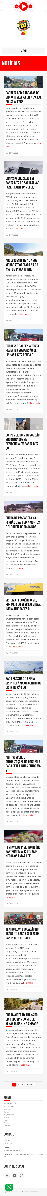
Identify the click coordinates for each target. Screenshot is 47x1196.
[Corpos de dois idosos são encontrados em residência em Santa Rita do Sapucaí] (23, 427)
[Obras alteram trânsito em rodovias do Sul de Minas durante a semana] (23, 1007)
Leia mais (20, 228)
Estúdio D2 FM (9, 1106)
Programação (9, 1115)
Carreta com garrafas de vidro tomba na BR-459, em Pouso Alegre (23, 97)
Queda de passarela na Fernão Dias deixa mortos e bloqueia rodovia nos (23, 522)
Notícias (7, 1109)
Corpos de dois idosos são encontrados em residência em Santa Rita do (23, 441)
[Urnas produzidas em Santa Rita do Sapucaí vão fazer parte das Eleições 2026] (23, 171)
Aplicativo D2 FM (10, 1104)
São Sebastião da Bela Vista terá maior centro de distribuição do (23, 682)
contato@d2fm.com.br (12, 1151)
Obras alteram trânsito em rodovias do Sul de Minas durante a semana (22, 1019)
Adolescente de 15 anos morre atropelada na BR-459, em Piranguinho (22, 264)
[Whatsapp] (9, 1187)
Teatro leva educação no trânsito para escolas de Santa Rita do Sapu (22, 933)
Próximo (30, 1084)
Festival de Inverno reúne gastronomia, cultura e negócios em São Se (23, 851)
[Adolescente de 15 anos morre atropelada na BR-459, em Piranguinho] (23, 253)
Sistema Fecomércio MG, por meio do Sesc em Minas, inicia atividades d (23, 604)
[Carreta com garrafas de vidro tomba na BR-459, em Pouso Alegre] (23, 84)
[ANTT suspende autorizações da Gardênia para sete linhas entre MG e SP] (23, 749)
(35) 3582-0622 (9, 1143)
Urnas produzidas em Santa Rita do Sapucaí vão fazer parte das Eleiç (22, 182)
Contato (7, 1125)
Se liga (6, 1112)
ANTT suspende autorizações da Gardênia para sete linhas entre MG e (23, 764)
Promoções (8, 1123)
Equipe (6, 1120)
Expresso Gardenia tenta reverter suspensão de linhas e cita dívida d (22, 350)
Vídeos (6, 1117)
